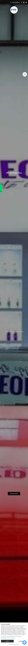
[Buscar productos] (25, 74)
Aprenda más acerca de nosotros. (8, 637)
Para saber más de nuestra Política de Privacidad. (11, 636)
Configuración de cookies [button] (14, 644)
